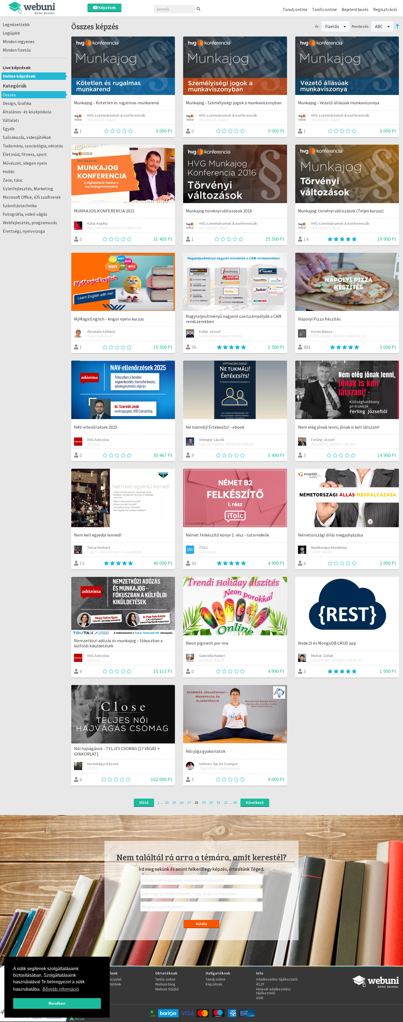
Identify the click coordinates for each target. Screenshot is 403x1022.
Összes (9, 94)
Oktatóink (113, 984)
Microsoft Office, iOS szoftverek (32, 197)
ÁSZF (260, 984)
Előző (144, 802)
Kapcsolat (113, 979)
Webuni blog (165, 984)
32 (226, 802)
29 (204, 802)
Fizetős (332, 26)
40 (235, 802)
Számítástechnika (20, 205)
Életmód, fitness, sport (25, 154)
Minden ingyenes (19, 41)
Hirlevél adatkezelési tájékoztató (273, 991)
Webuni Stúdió (167, 989)
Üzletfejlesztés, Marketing (28, 188)
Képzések (107, 7)
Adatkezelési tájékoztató (277, 979)
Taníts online (324, 9)
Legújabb (11, 33)
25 (174, 802)
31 (218, 802)
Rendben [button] (57, 1003)
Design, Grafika (17, 103)
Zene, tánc (12, 180)
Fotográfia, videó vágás (25, 214)
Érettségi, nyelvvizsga (24, 231)
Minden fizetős (17, 50)
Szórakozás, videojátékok (27, 137)
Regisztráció (385, 9)
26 (181, 802)
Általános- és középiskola (27, 111)
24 (167, 802)
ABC (379, 26)
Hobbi (8, 171)
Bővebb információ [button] (60, 989)
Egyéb (9, 128)
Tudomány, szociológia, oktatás (33, 145)
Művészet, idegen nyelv (25, 163)
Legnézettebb (16, 24)
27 (189, 802)
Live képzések (17, 67)
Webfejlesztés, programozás (30, 222)
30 (211, 802)
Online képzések (19, 76)
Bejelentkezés (355, 9)
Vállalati (11, 120)
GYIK (259, 997)
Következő (255, 802)
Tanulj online (295, 9)
